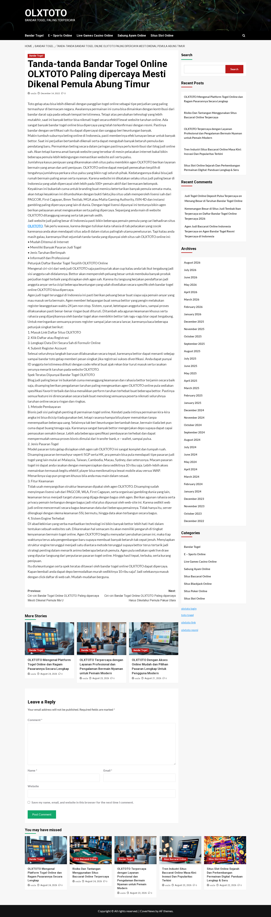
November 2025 (194, 329)
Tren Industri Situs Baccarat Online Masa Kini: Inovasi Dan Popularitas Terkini (213, 151)
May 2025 (190, 373)
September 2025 (194, 343)
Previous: (63, 595)
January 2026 (192, 314)
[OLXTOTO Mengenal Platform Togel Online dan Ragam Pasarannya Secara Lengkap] (49, 638)
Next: (140, 595)
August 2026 (192, 262)
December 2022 (194, 521)
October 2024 (193, 425)
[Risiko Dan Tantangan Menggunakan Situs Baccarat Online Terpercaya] (91, 850)
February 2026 (193, 306)
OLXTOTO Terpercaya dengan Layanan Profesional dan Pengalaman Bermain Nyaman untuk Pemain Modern (213, 133)
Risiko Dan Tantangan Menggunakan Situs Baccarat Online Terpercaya (210, 115)
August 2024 (192, 439)
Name (32, 770)
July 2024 (190, 447)
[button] (244, 35)
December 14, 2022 (50, 93)
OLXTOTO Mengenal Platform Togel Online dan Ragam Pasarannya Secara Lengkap (49, 664)
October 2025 (193, 336)
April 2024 (190, 469)
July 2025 (190, 358)
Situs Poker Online (195, 591)
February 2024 (193, 484)
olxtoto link (188, 622)
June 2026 (190, 277)
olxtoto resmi (189, 630)
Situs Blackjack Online (198, 583)
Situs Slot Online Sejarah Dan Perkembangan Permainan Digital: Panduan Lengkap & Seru (212, 167)
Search (186, 55)
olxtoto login (189, 608)
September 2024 (194, 432)
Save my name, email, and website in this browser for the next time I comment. (83, 802)
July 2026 (190, 270)
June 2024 (190, 454)
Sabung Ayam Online (132, 35)
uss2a (33, 93)
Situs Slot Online (162, 35)
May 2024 (190, 461)
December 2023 (194, 498)
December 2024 (194, 410)
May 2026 (190, 284)
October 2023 (193, 513)
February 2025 (193, 395)
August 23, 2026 (100, 678)
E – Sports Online (60, 35)
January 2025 (192, 402)
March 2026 (191, 299)
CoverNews (147, 911)
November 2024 (194, 417)
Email (107, 770)
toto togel (187, 615)
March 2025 (191, 388)
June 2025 (190, 366)
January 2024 (192, 491)
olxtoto (46, 13)
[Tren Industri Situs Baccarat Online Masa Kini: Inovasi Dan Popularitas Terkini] (180, 850)
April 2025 (190, 380)
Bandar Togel (34, 35)
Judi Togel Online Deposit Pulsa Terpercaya (211, 196)
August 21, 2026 (153, 678)
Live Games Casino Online (95, 35)
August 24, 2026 (48, 674)
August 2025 (192, 351)
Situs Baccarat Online (197, 576)
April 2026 (190, 292)
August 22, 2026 (228, 885)
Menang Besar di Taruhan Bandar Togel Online (213, 200)
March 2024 (191, 476)
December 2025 (194, 321)
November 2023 (194, 506)
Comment (35, 720)
